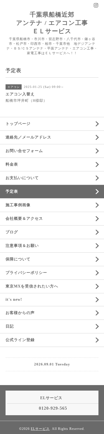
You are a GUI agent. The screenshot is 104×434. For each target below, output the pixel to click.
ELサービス (40, 429)
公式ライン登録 (20, 340)
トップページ (18, 124)
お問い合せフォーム (24, 151)
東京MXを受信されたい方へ (32, 286)
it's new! (14, 299)
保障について (18, 259)
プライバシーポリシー (26, 273)
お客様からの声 (20, 313)
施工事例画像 (18, 205)
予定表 (12, 191)
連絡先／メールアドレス (28, 137)
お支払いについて (22, 178)
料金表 (12, 164)
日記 (10, 326)
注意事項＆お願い (22, 246)
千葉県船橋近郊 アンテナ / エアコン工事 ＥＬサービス (52, 23)
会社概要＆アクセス (24, 218)
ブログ (12, 232)
